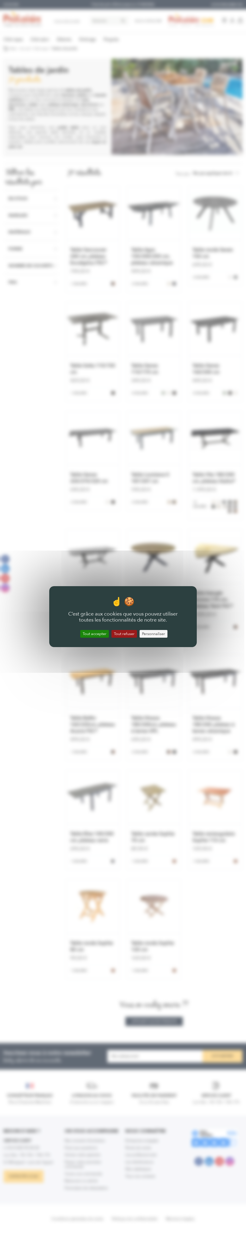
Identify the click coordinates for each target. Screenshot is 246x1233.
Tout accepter (94, 633)
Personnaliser (153, 633)
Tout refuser (124, 633)
